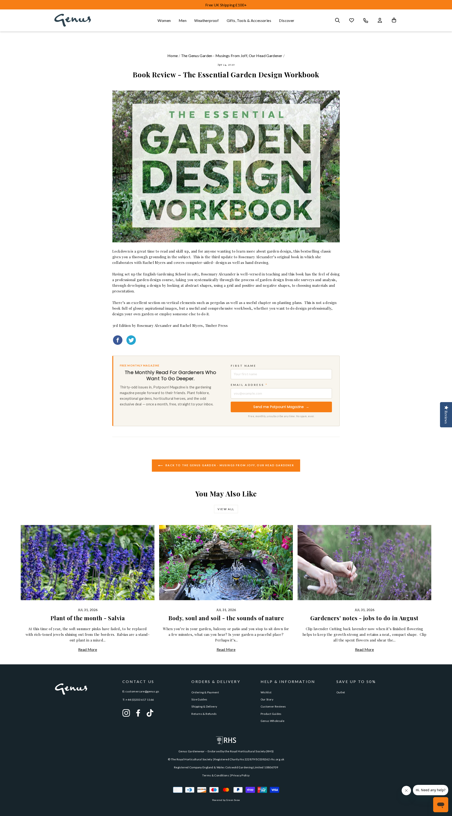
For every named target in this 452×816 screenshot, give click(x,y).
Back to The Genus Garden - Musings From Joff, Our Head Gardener (229, 465)
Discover (286, 20)
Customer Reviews (273, 706)
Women (164, 20)
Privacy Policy (240, 775)
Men (182, 20)
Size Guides (199, 699)
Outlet (340, 692)
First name (243, 365)
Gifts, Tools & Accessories (249, 20)
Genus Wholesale (273, 721)
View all (226, 509)
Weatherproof (206, 20)
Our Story (267, 699)
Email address (249, 385)
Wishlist (266, 692)
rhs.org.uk (277, 759)
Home (172, 55)
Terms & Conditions (215, 775)
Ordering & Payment (205, 692)
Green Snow (233, 800)
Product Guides (271, 714)
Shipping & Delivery (204, 706)
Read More (87, 649)
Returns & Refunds (204, 714)
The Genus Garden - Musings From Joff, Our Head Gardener (231, 55)
